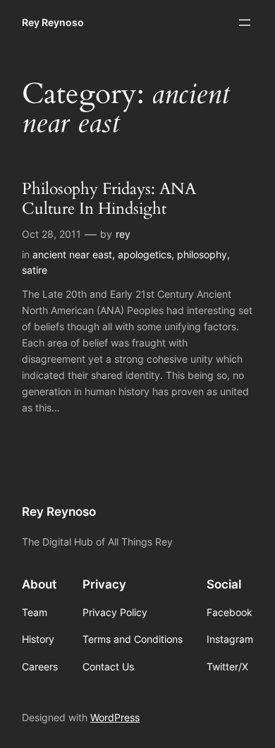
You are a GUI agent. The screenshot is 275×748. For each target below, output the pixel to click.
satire (34, 270)
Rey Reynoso (53, 22)
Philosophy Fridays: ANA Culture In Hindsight (109, 198)
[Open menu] (244, 22)
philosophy (202, 254)
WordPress (115, 717)
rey (123, 234)
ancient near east (72, 254)
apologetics (144, 254)
